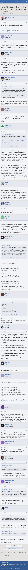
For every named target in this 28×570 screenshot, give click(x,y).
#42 (26, 41)
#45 (26, 114)
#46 (26, 131)
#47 (26, 188)
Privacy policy (19, 564)
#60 (26, 512)
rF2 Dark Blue (5, 562)
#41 (26, 22)
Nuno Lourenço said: (6, 134)
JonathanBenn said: (6, 465)
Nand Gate (4, 13)
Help (24, 564)
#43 (26, 58)
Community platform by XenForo (13, 568)
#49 (26, 222)
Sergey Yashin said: (6, 531)
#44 (26, 83)
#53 (26, 368)
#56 (26, 430)
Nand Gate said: (5, 86)
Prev (9, 546)
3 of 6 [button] (14, 546)
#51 (26, 299)
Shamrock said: (5, 245)
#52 (26, 331)
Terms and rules (11, 564)
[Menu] (2, 1)
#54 (26, 380)
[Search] (26, 1)
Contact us (3, 564)
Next (18, 546)
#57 (26, 447)
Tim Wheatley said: (6, 489)
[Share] (24, 23)
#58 (26, 462)
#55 (26, 411)
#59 (26, 486)
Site (2, 565)
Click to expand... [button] (14, 146)
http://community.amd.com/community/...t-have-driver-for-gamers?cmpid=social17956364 (14, 31)
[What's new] (23, 1)
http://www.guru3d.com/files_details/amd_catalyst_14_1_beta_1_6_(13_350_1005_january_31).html (14, 400)
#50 (26, 242)
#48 (26, 208)
